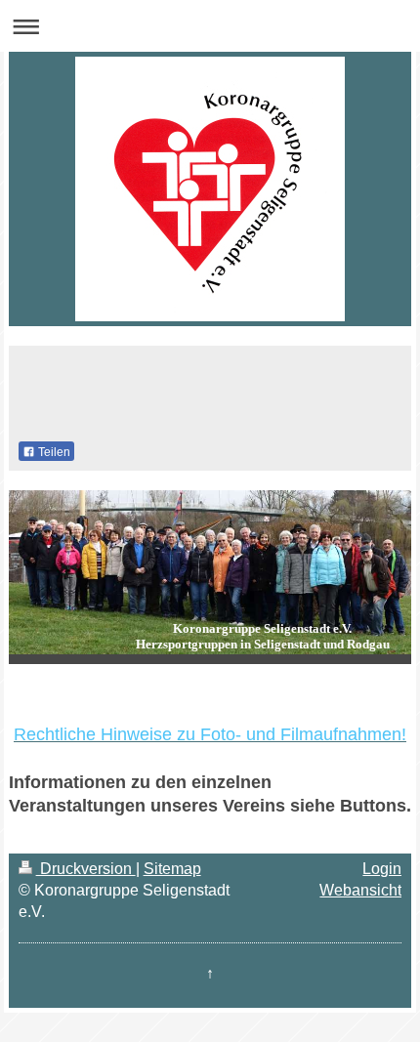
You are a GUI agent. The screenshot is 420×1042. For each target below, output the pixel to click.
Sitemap (172, 868)
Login (381, 868)
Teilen (52, 452)
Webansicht (360, 890)
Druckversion (86, 868)
